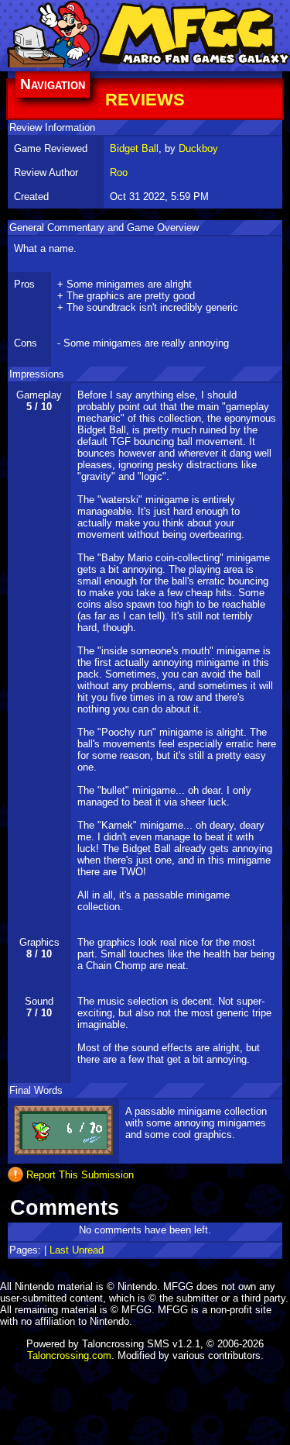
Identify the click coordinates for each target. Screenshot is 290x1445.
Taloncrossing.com (69, 1355)
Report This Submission (80, 1174)
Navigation (52, 84)
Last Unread (76, 1250)
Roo (119, 172)
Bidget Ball (134, 148)
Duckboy (198, 148)
